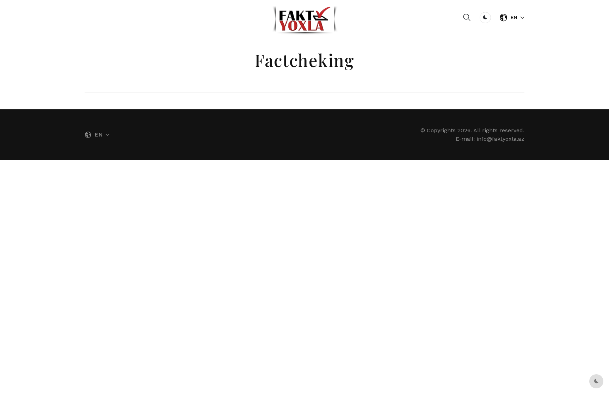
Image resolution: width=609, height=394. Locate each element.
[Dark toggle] (485, 17)
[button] (467, 17)
